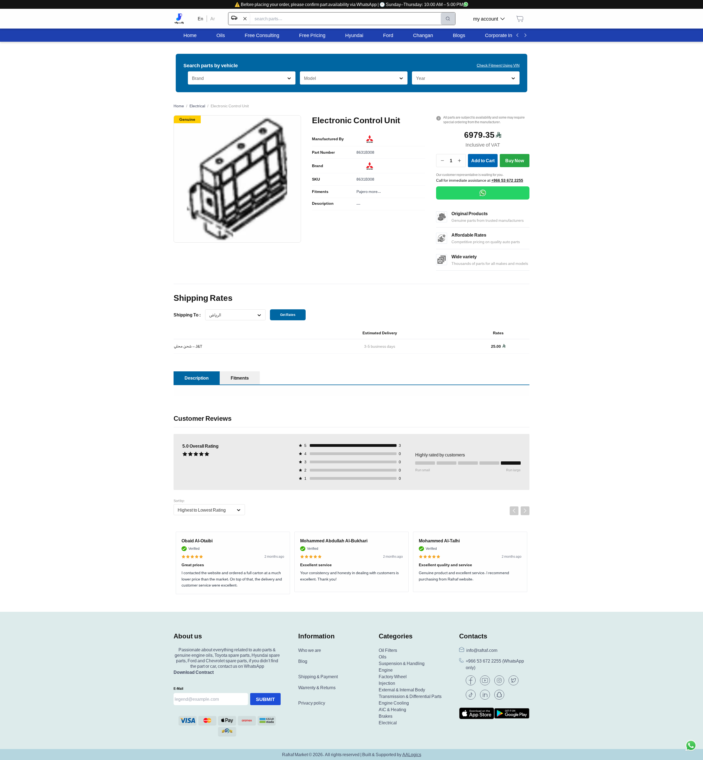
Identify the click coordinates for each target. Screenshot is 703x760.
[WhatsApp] (482, 193)
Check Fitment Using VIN (498, 65)
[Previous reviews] (514, 510)
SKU (316, 179)
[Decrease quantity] (442, 160)
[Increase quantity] (459, 160)
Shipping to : (187, 315)
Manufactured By (328, 139)
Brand (317, 166)
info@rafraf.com (481, 650)
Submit (265, 699)
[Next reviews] (525, 510)
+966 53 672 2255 (507, 180)
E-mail (178, 688)
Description (323, 203)
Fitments (320, 191)
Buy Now (514, 160)
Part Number (323, 152)
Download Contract (194, 672)
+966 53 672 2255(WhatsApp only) (495, 664)
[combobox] (191, 78)
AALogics (411, 754)
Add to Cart (483, 160)
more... (375, 191)
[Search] (448, 19)
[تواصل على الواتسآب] (691, 748)
